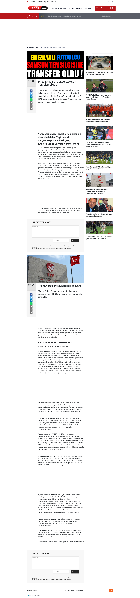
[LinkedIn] (31, 96)
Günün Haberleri (41, 1)
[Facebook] (31, 90)
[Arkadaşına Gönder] (31, 102)
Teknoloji (87, 8)
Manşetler (33, 1)
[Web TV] (108, 1)
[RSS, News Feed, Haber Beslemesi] (111, 590)
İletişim (72, 590)
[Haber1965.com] (38, 8)
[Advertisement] (70, 32)
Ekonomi (79, 8)
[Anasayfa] (28, 1)
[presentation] (33, 16)
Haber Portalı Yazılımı (34, 595)
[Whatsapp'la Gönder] (31, 99)
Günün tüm (107, 16)
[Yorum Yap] (31, 108)
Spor (65, 8)
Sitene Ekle (53, 1)
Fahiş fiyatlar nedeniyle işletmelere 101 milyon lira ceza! (63, 16)
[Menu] (97, 8)
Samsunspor (57, 8)
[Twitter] (31, 93)
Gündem (71, 8)
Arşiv (48, 1)
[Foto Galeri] (112, 1)
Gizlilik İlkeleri (79, 590)
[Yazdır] (31, 105)
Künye (67, 590)
